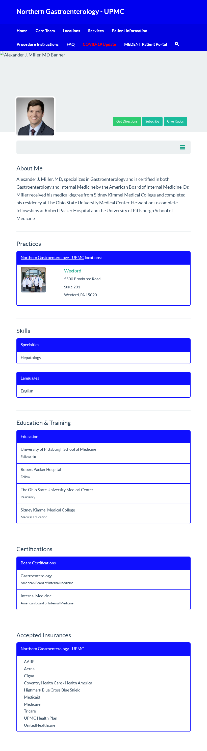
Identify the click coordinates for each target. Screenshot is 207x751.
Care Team (45, 30)
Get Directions (127, 121)
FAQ (71, 44)
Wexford (72, 270)
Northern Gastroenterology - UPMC (52, 257)
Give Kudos (175, 121)
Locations (71, 30)
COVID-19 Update (99, 44)
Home (22, 30)
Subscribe (152, 121)
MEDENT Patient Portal (145, 44)
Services (96, 30)
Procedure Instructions (38, 44)
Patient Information (129, 30)
